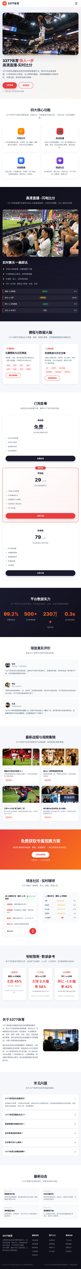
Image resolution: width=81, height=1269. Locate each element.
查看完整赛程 (13, 375)
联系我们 (69, 1251)
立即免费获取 (40, 855)
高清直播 (35, 1240)
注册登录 (52, 1240)
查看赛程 (26, 85)
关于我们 (52, 1251)
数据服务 (69, 1244)
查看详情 (8, 780)
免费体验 (52, 1244)
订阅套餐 (35, 1251)
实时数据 (35, 1244)
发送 (33, 931)
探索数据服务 (52, 378)
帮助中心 (52, 1247)
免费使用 (40, 458)
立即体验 (9, 85)
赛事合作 (69, 1247)
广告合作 (69, 1240)
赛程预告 (35, 1247)
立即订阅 (40, 516)
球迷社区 (35, 1255)
